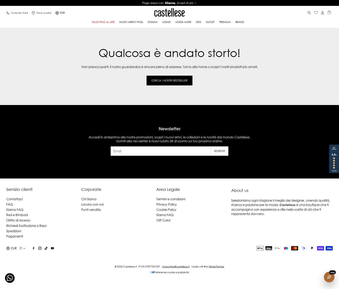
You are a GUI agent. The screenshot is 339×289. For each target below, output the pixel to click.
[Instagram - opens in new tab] (39, 248)
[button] (309, 13)
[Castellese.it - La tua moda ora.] (169, 13)
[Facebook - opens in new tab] (33, 248)
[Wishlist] (316, 13)
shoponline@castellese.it (176, 266)
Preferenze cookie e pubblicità (171, 272)
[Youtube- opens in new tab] (52, 248)
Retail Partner (216, 266)
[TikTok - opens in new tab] (46, 248)
